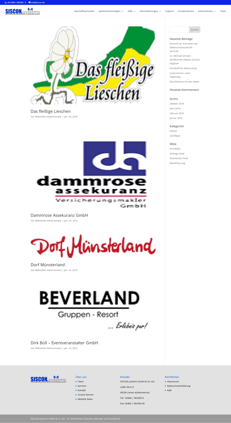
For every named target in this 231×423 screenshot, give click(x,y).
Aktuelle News (85, 399)
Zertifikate (175, 135)
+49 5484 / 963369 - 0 (17, 2)
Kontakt (82, 390)
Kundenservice (186, 11)
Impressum (173, 381)
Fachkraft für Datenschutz (183, 68)
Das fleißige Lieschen (51, 111)
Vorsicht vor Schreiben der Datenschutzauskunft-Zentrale (184, 47)
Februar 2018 (177, 113)
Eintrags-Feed (177, 153)
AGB (169, 390)
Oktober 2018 (177, 103)
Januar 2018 (176, 118)
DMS (130, 11)
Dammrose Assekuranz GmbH (59, 215)
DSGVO (173, 130)
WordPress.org (177, 163)
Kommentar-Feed (179, 158)
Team (223, 11)
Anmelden (175, 148)
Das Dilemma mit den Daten (184, 81)
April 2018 (175, 108)
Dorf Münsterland (48, 264)
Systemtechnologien (110, 11)
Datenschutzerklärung (178, 385)
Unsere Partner (86, 394)
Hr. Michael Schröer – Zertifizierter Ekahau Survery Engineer (185, 59)
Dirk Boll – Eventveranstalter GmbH (64, 343)
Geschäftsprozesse (84, 11)
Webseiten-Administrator (48, 116)
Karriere (82, 385)
